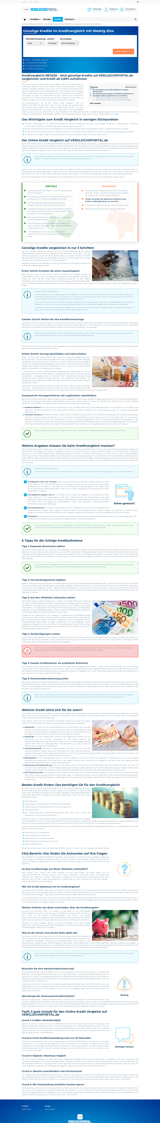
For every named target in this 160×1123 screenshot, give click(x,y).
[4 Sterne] (133, 85)
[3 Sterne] (131, 85)
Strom (31, 2)
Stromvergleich (50, 1109)
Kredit (36, 2)
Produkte (24, 2)
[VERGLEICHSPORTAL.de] (40, 13)
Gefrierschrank (26, 1109)
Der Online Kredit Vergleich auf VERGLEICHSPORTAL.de (113, 94)
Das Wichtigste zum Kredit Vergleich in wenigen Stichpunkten (110, 91)
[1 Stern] (127, 85)
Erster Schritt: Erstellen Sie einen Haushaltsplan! (112, 98)
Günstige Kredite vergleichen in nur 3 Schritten (110, 96)
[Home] (25, 19)
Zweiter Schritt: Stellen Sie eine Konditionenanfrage (113, 100)
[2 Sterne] (129, 85)
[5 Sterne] (134, 85)
